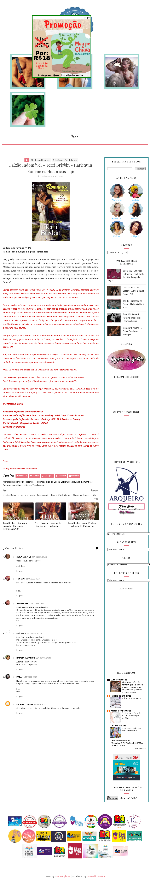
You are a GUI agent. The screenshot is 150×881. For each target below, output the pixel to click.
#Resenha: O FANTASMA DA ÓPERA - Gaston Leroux (126, 744)
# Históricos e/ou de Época (65, 160)
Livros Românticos (120, 740)
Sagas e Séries (24, 485)
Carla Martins (23, 557)
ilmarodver (22, 603)
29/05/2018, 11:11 (41, 704)
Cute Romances (118, 679)
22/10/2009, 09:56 (39, 557)
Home (74, 136)
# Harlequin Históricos (40, 160)
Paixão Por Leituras (120, 710)
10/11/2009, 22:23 (29, 677)
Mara (19, 677)
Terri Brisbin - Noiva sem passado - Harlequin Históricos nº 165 (15, 526)
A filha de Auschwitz (131, 698)
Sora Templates (62, 876)
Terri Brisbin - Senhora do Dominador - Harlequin (48, 524)
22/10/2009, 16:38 (34, 633)
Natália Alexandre (25, 658)
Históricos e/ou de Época (48, 481)
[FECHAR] (87, 18)
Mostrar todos (140, 749)
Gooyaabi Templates (96, 876)
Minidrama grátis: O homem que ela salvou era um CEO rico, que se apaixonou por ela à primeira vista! (132, 687)
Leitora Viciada (118, 725)
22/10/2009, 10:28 (33, 579)
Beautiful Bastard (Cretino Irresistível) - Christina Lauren (133, 317)
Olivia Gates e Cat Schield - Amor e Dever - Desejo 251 (134, 291)
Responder (20, 571)
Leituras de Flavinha (70, 481)
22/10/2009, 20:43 (43, 658)
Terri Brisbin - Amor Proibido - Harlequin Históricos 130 (82, 524)
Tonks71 (20, 579)
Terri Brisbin (38, 485)
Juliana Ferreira (24, 704)
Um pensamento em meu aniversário (131, 729)
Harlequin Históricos (25, 481)
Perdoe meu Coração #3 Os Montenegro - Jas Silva (131, 716)
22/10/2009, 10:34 (36, 603)
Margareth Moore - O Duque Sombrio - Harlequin (132, 331)
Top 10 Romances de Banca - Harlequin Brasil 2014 (133, 304)
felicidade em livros (120, 695)
